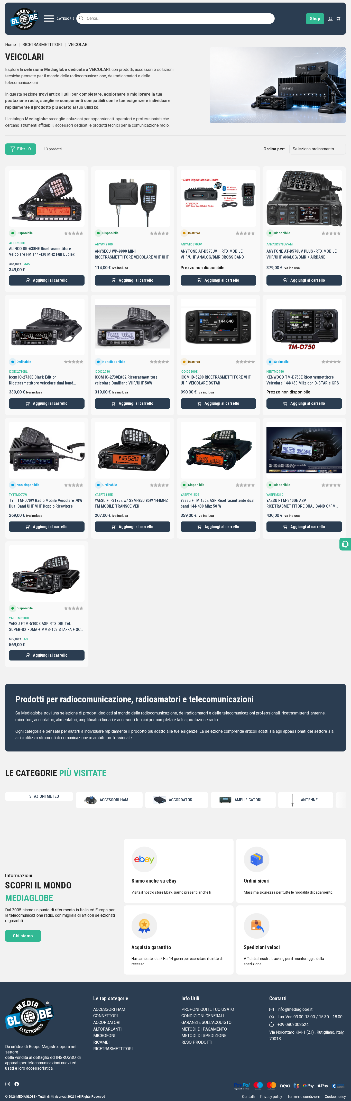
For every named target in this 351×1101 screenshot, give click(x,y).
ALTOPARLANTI (107, 1029)
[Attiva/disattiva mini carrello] (339, 18)
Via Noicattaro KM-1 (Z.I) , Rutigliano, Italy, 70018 (306, 1035)
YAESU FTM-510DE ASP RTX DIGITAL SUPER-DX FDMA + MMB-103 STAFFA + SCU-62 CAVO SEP (46, 629)
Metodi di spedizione (203, 1035)
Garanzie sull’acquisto (206, 1022)
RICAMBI (101, 1042)
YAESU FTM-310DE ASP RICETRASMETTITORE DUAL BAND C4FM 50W (301, 506)
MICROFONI (104, 1035)
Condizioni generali (202, 1015)
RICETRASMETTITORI (42, 44)
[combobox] (175, 18)
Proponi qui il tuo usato (207, 1009)
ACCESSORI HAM (109, 1009)
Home (10, 44)
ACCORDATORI (107, 1022)
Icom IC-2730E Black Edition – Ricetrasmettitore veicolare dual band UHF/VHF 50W (41, 383)
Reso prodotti (197, 1042)
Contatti (248, 1096)
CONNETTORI (105, 1015)
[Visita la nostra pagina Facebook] (16, 1084)
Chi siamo (23, 935)
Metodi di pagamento (204, 1029)
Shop (315, 18)
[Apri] (59, 18)
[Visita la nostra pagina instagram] (7, 1084)
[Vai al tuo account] (330, 18)
